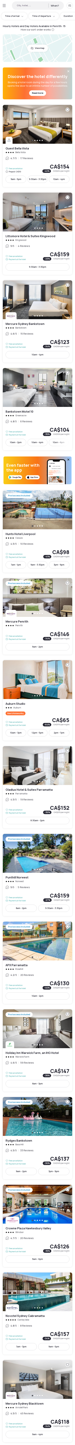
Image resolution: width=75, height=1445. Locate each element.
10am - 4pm (59, 179)
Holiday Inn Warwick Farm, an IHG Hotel (37, 1050)
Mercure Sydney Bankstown (37, 321)
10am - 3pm (16, 732)
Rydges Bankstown (37, 1138)
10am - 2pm (16, 442)
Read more (37, 93)
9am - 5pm (16, 179)
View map (39, 48)
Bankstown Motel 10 (37, 409)
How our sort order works (36, 29)
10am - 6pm (59, 442)
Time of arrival (12, 16)
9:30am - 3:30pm (37, 179)
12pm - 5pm (37, 732)
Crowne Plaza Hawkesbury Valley (37, 1226)
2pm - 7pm (59, 732)
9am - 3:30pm (37, 564)
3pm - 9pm (59, 564)
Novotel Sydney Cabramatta (37, 1314)
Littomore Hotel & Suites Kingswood (37, 234)
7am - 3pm (21, 1346)
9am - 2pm (37, 646)
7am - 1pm (16, 564)
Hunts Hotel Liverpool (37, 531)
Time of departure (41, 16)
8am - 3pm (37, 1083)
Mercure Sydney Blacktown (37, 1401)
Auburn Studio (37, 700)
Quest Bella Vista (37, 146)
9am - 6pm (37, 1259)
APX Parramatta (37, 963)
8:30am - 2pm (37, 820)
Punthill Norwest (37, 875)
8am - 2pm (21, 908)
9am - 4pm (37, 1434)
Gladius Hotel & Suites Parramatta (37, 787)
